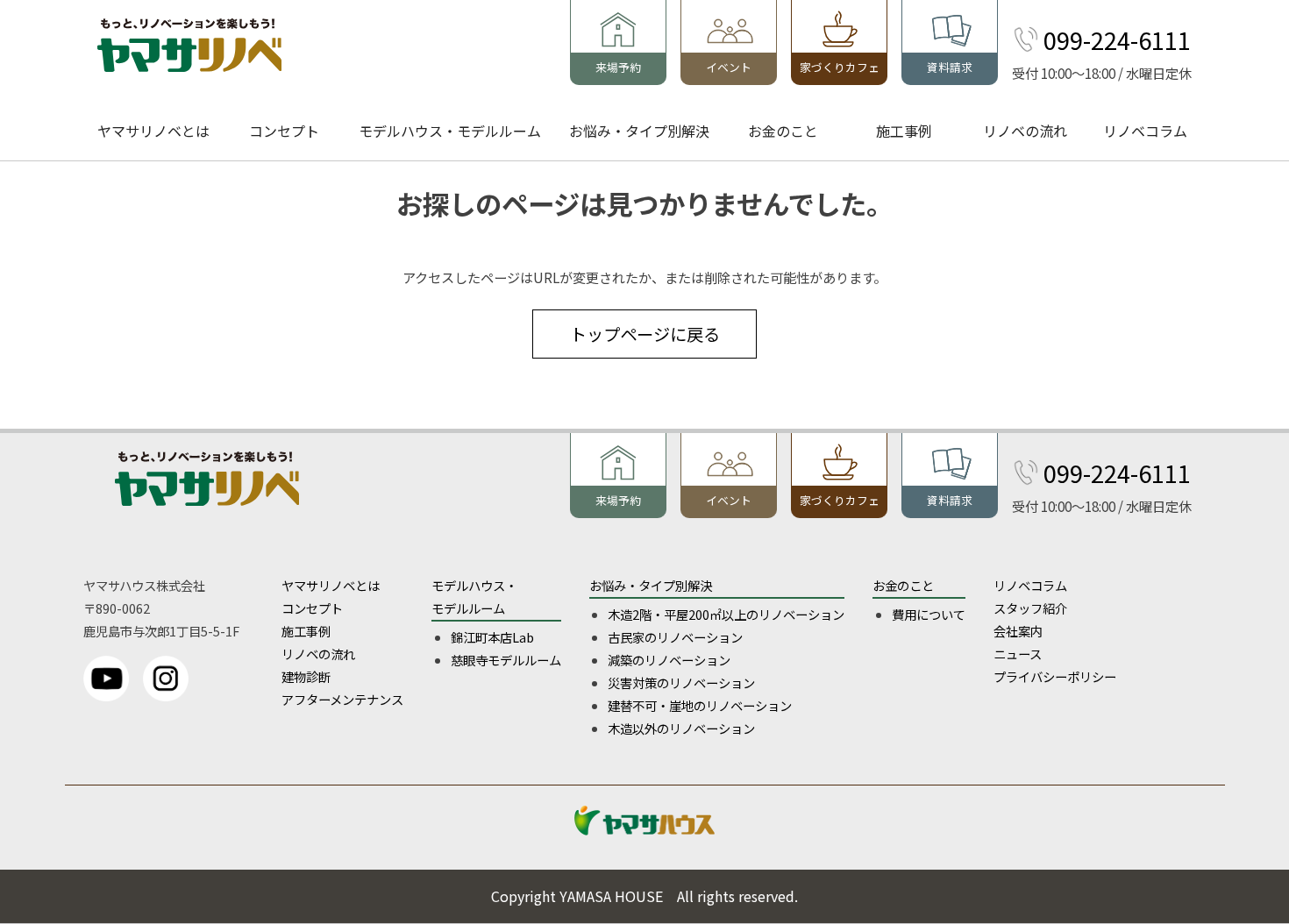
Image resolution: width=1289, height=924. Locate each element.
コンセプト (284, 130)
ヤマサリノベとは (153, 130)
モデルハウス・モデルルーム (450, 130)
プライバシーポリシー (1054, 676)
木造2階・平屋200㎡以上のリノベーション (726, 614)
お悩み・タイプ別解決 (639, 130)
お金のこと (783, 130)
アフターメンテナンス (342, 699)
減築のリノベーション (669, 659)
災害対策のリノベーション (681, 682)
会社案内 (1018, 631)
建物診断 (306, 676)
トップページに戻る (645, 334)
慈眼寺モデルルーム (506, 659)
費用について (928, 614)
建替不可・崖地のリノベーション (700, 705)
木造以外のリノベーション (681, 728)
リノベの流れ (1025, 130)
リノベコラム (1145, 130)
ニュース (1017, 653)
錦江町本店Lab (492, 637)
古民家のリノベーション (675, 637)
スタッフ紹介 (1030, 608)
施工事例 (904, 130)
